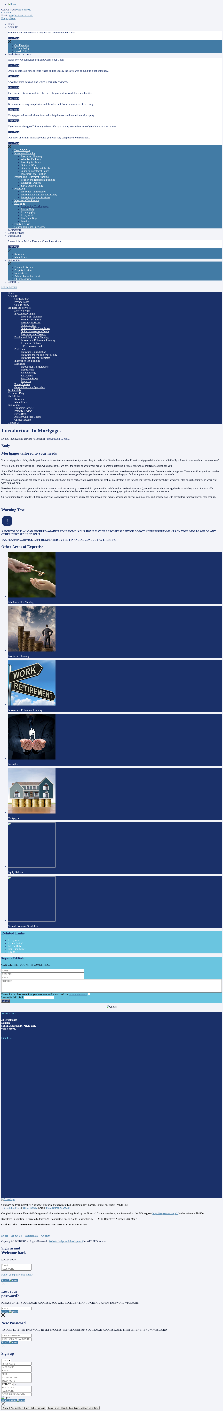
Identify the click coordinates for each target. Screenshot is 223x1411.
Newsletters (20, 273)
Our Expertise (21, 45)
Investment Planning (24, 153)
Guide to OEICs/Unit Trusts (35, 168)
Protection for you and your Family (39, 194)
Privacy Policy (21, 48)
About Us (13, 27)
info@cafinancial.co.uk (21, 15)
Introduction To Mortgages (34, 206)
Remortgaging (28, 212)
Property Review (23, 270)
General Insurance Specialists (29, 227)
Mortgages (19, 203)
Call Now (6, 12)
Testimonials (14, 229)
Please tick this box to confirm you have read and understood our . (44, 994)
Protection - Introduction (33, 191)
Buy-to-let (26, 221)
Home (11, 24)
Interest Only (27, 209)
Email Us (6, 1038)
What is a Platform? (31, 159)
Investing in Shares (30, 162)
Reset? (29, 1274)
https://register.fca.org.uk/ (165, 1213)
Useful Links (14, 235)
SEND (5, 1280)
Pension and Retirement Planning (31, 176)
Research (19, 254)
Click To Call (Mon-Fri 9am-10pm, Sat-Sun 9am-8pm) (73, 1408)
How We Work (22, 150)
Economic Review (23, 267)
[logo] (12, 4)
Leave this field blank (12, 997)
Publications (14, 260)
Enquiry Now (8, 18)
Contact (45, 1235)
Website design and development (66, 1241)
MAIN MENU (9, 287)
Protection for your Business (35, 197)
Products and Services (19, 54)
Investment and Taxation (33, 173)
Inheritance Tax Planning (27, 200)
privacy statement (78, 994)
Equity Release (22, 224)
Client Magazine (22, 279)
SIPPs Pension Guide (32, 185)
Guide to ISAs (28, 165)
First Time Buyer (29, 218)
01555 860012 (23, 9)
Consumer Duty (16, 232)
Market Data (20, 257)
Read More (13, 38)
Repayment (27, 215)
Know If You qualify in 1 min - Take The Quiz (24, 1408)
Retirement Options (31, 182)
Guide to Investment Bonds (35, 171)
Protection (19, 188)
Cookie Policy (21, 51)
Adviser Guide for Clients (27, 276)
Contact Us (13, 281)
